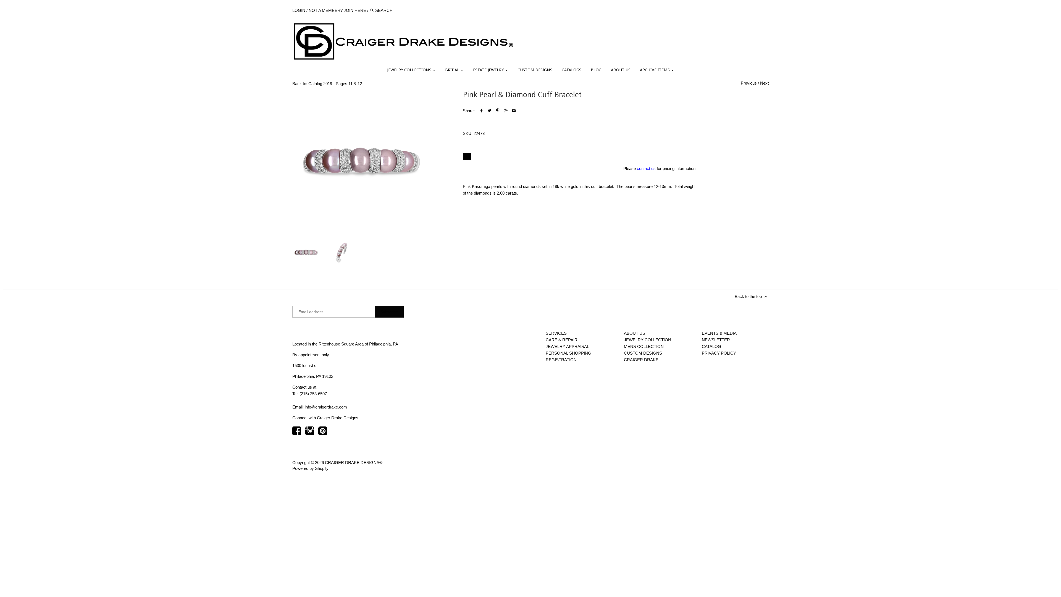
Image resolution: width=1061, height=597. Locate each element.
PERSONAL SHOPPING (568, 353)
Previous (749, 83)
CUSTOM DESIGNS (535, 69)
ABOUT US (621, 69)
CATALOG (711, 346)
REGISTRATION (561, 359)
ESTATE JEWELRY (489, 69)
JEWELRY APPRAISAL (567, 346)
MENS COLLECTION (644, 346)
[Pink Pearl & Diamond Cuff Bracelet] (361, 159)
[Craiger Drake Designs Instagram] (309, 433)
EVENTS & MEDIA (719, 333)
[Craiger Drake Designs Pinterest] (322, 433)
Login (298, 10)
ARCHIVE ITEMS (655, 69)
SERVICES (556, 333)
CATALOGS (571, 69)
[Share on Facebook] (481, 110)
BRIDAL (452, 69)
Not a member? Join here (337, 10)
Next (764, 83)
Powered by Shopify (310, 468)
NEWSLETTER (716, 339)
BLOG (596, 69)
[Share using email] (513, 110)
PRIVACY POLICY (719, 353)
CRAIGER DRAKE (641, 359)
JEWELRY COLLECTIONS (409, 69)
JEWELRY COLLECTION (647, 339)
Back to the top (749, 296)
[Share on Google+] (505, 110)
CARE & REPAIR (561, 339)
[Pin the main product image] (497, 110)
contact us (646, 168)
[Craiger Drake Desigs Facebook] (296, 433)
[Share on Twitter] (489, 110)
